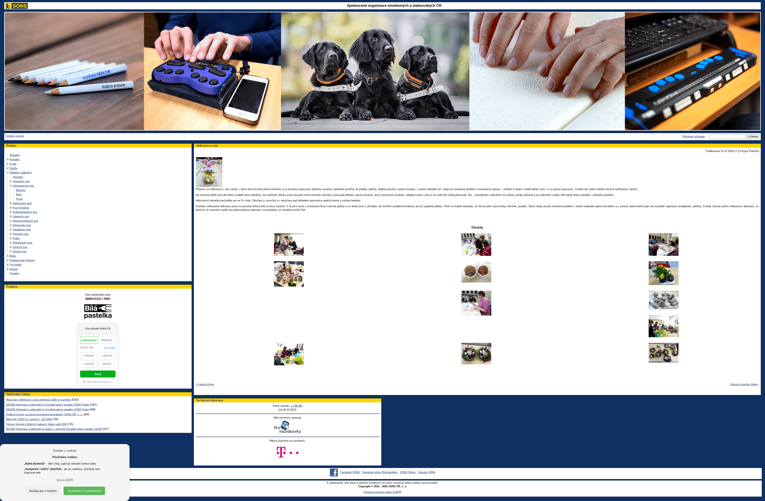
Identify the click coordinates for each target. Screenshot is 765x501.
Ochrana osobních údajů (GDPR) (382, 492)
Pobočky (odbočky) (21, 172)
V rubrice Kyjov (205, 384)
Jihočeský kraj (21, 181)
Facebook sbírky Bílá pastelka (379, 472)
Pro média (15, 264)
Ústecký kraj (20, 247)
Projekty (14, 273)
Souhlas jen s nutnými (43, 490)
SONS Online (407, 472)
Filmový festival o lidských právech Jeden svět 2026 (36, 424)
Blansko (21, 190)
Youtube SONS (426, 472)
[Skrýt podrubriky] (7, 172)
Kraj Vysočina (21, 207)
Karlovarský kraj (22, 203)
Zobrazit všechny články (744, 384)
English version (15, 135)
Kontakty (15, 159)
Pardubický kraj (22, 229)
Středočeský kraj (22, 242)
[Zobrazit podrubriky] (7, 159)
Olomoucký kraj (22, 225)
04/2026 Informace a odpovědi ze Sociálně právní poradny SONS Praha (47, 409)
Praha (16, 238)
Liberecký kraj (21, 216)
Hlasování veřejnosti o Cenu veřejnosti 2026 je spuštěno (38, 399)
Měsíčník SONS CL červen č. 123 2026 (29, 419)
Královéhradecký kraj (25, 212)
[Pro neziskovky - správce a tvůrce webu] (287, 427)
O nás (13, 163)
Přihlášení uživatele (693, 136)
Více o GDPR (64, 479)
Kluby (13, 255)
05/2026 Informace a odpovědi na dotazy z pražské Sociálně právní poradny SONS (54, 428)
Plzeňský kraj (20, 233)
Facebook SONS (350, 472)
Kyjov (19, 198)
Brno (19, 194)
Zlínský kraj (19, 251)
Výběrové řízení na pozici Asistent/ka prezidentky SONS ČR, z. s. (44, 414)
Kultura (14, 269)
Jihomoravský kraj (23, 185)
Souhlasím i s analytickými (84, 490)
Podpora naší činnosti (22, 260)
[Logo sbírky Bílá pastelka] (97, 312)
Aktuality (15, 155)
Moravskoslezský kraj (25, 220)
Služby (14, 168)
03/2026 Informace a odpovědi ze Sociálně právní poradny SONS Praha (47, 404)
